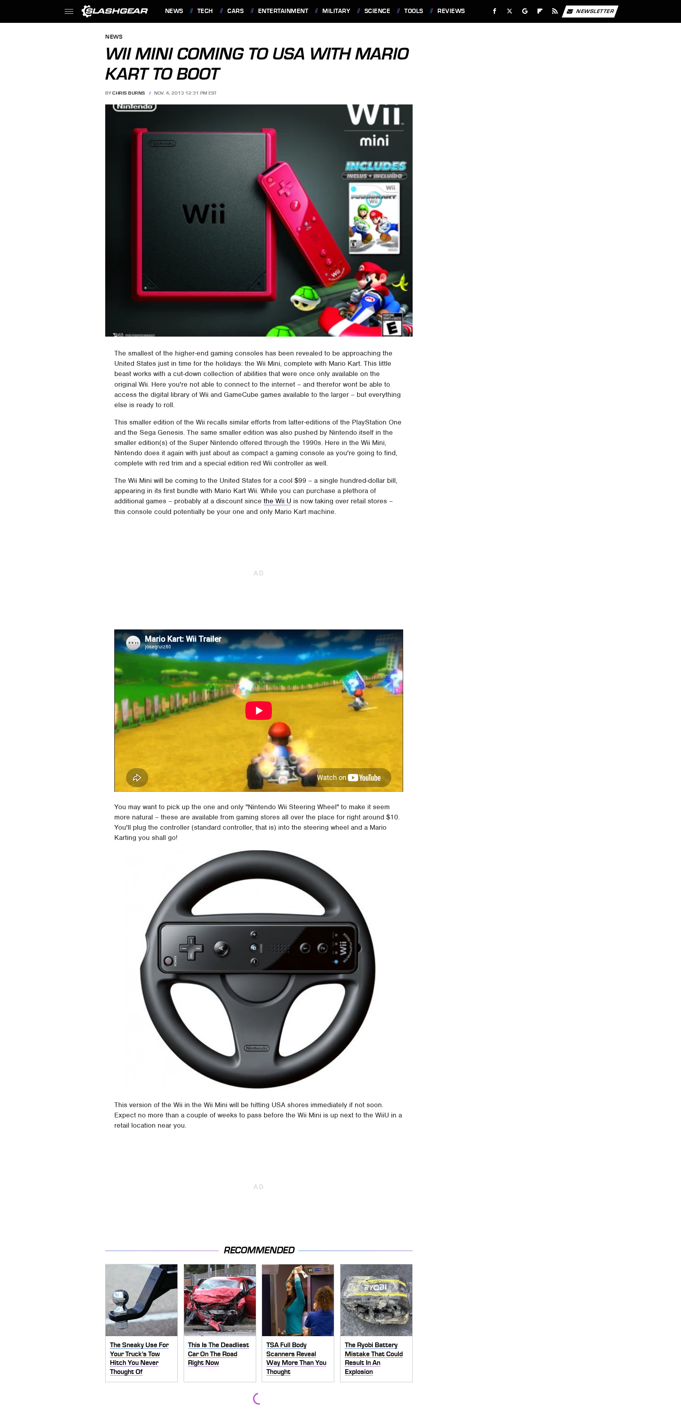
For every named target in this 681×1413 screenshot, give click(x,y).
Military (336, 11)
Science (377, 11)
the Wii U (277, 501)
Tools (413, 11)
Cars (235, 11)
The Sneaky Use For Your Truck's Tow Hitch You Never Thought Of (139, 1358)
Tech (205, 11)
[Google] (525, 11)
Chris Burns (128, 93)
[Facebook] (495, 11)
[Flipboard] (540, 11)
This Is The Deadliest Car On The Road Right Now (218, 1353)
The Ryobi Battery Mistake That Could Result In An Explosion (374, 1358)
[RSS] (554, 11)
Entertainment (283, 11)
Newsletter (595, 11)
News (174, 11)
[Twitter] (509, 11)
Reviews (451, 11)
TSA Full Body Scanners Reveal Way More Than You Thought (296, 1358)
